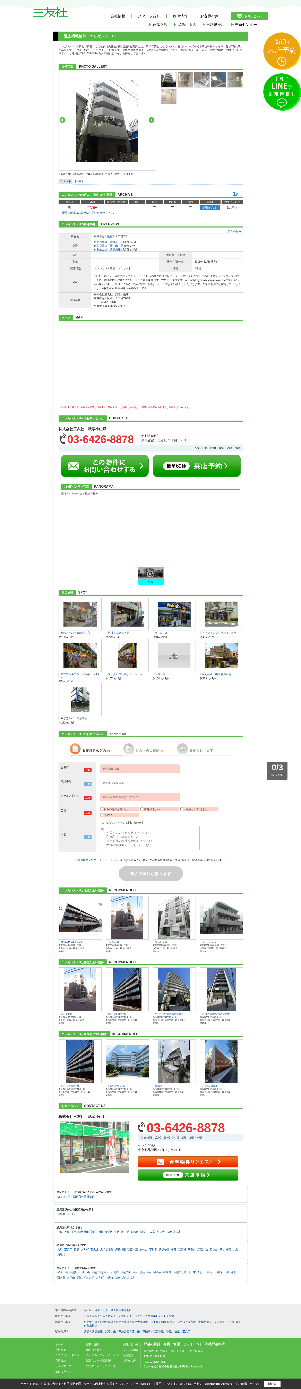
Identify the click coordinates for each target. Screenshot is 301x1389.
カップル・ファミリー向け (102, 1355)
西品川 (144, 1231)
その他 (108, 815)
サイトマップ (63, 1366)
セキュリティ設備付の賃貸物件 (76, 1196)
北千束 (192, 1272)
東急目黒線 (100, 241)
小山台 (161, 1231)
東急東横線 (90, 1325)
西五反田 (83, 1231)
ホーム (59, 1344)
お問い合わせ (253, 16)
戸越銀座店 (213, 25)
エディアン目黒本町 (117, 1014)
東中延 (108, 1231)
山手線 (154, 1321)
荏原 (112, 236)
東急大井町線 (140, 1321)
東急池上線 (100, 249)
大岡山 (71, 1277)
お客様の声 (209, 16)
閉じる (272, 1383)
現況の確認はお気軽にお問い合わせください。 (90, 212)
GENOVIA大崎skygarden (72, 942)
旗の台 (135, 1231)
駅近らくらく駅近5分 (99, 1360)
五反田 (68, 1249)
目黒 (76, 1249)
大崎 (169, 1231)
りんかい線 (231, 1321)
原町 (163, 1315)
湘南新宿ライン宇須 (173, 1321)
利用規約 (83, 860)
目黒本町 (153, 1315)
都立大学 (120, 1277)
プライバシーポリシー (107, 860)
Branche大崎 (161, 942)
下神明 (153, 1249)
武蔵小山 (115, 241)
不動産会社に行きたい (197, 809)
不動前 (192, 1249)
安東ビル (159, 1086)
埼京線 (192, 1321)
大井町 (85, 1249)
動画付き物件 (94, 1349)
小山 (100, 1231)
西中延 (125, 1231)
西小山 (114, 245)
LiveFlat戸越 (113, 942)
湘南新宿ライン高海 (210, 1321)
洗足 (142, 1272)
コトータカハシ (209, 942)
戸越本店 (157, 25)
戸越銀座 (115, 249)
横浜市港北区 (124, 1310)
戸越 (60, 1231)
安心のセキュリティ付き (100, 1366)
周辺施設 (127, 1355)
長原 (209, 1272)
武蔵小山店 (184, 25)
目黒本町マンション (117, 1086)
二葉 (152, 1231)
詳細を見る (210, 207)
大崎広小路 (106, 1249)
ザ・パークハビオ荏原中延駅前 (169, 1014)
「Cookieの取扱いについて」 (219, 1383)
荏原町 (182, 1249)
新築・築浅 (93, 1344)
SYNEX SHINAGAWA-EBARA (216, 1014)
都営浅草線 (106, 1321)
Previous (62, 120)
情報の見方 (234, 231)
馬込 (79, 1277)
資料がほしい (152, 809)
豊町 (93, 1231)
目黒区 (61, 1214)
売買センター (244, 25)
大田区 (71, 1214)
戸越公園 (164, 1249)
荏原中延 (132, 1249)
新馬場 (61, 1254)
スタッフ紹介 (130, 1349)
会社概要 (60, 1349)
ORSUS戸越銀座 (209, 1086)
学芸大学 (89, 1277)
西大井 (94, 1249)
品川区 (106, 236)
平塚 (74, 1231)
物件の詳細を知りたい (117, 809)
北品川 (177, 1231)
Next (151, 120)
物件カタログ (63, 1371)
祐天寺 (109, 1277)
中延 (116, 1231)
